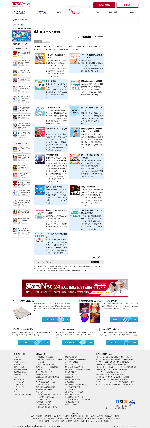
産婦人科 (117, 418)
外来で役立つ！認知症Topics (45, 402)
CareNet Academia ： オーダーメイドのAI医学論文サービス (115, 382)
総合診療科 (107, 421)
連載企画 (20, 25)
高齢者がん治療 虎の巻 (72, 402)
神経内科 (59, 418)
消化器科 (66, 416)
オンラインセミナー (20, 382)
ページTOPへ (99, 257)
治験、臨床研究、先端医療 (23, 394)
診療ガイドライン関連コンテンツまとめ (49, 359)
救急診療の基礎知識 (71, 357)
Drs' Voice (17, 392)
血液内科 (100, 416)
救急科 (83, 421)
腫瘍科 (117, 416)
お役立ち (17, 389)
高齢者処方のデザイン (43, 374)
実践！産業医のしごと (72, 389)
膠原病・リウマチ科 (47, 418)
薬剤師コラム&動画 (71, 404)
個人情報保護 (31, 426)
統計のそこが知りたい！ (72, 379)
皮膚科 (47, 421)
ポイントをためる (20, 362)
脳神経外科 (80, 418)
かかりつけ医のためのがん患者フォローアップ (78, 399)
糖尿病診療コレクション (44, 379)
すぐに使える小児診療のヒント (46, 397)
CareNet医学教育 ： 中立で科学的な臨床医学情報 (111, 369)
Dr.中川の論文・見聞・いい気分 (46, 382)
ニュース (17, 377)
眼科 (62, 421)
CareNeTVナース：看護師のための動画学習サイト (112, 364)
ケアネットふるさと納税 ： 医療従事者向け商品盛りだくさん (115, 384)
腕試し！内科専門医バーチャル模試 (76, 359)
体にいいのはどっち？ (43, 399)
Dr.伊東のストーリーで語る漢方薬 (47, 367)
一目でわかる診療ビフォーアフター (47, 407)
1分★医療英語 (69, 382)
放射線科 (69, 421)
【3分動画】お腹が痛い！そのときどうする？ (49, 394)
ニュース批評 (40, 362)
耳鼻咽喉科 (55, 421)
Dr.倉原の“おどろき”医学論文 (45, 364)
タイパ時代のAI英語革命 (72, 387)
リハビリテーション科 (95, 421)
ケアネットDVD (19, 387)
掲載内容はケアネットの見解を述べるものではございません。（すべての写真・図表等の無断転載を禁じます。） (69, 266)
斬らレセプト (40, 392)
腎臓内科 (74, 416)
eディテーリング (19, 379)
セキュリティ (49, 426)
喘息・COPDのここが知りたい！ (75, 364)
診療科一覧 (18, 359)
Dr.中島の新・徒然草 (42, 384)
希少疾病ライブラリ (71, 374)
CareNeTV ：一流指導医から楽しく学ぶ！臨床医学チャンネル (115, 362)
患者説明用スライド (20, 374)
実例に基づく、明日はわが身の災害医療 (77, 369)
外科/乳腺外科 (91, 418)
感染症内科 (108, 416)
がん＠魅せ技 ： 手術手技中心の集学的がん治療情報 (112, 377)
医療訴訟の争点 (70, 377)
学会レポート (18, 384)
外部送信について (40, 426)
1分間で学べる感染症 (71, 362)
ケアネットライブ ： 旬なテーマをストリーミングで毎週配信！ (116, 367)
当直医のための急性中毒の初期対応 (47, 377)
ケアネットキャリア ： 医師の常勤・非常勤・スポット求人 (114, 357)
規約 (26, 426)
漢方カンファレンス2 (43, 369)
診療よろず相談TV (70, 372)
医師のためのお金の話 (72, 394)
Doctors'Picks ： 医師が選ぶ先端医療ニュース (110, 372)
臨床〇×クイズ (19, 367)
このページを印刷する (44, 262)
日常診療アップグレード (44, 404)
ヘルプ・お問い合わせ (17, 426)
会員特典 (17, 364)
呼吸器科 (39, 416)
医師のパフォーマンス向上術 (74, 392)
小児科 (41, 421)
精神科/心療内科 (69, 418)
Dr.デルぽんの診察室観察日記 (45, 387)
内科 (32, 416)
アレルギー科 (34, 418)
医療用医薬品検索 (20, 372)
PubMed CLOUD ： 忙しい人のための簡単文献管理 (112, 379)
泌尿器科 (109, 418)
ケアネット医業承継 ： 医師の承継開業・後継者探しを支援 (114, 359)
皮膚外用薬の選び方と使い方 (45, 389)
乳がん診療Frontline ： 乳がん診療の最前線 (110, 374)
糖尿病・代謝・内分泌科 (87, 416)
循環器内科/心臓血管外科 (52, 416)
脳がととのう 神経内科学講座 (74, 367)
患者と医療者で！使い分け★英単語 (76, 384)
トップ (14, 25)
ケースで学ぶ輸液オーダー (44, 372)
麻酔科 (76, 421)
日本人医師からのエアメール (74, 397)
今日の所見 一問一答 (21, 369)
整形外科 (101, 418)
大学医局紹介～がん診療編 (44, 357)
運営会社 (56, 426)
